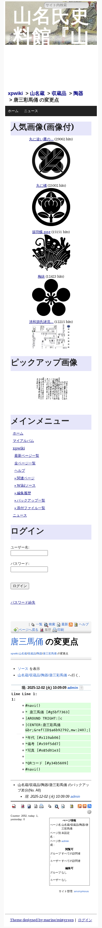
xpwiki (15, 93)
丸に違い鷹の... (41, 139)
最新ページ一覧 (26, 456)
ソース (23, 669)
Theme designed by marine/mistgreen (42, 920)
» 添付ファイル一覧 (29, 508)
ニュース (31, 111)
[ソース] (81, 688)
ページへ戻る (28, 630)
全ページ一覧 (25, 463)
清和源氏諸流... (41, 322)
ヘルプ (19, 470)
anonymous (81, 891)
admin (72, 688)
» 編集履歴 (22, 493)
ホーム (13, 111)
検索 (52, 624)
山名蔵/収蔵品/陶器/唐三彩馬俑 (42, 675)
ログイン (85, 920)
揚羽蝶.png (41, 232)
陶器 (78, 93)
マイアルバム (23, 441)
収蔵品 (59, 93)
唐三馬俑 (27, 641)
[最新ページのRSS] (71, 624)
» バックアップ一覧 (29, 500)
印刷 (60, 630)
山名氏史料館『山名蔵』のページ (51, 46)
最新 (64, 624)
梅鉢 (41, 276)
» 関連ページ (24, 478)
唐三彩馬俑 (50, 653)
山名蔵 (37, 93)
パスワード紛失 (23, 602)
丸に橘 (41, 185)
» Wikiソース (25, 485)
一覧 (39, 624)
